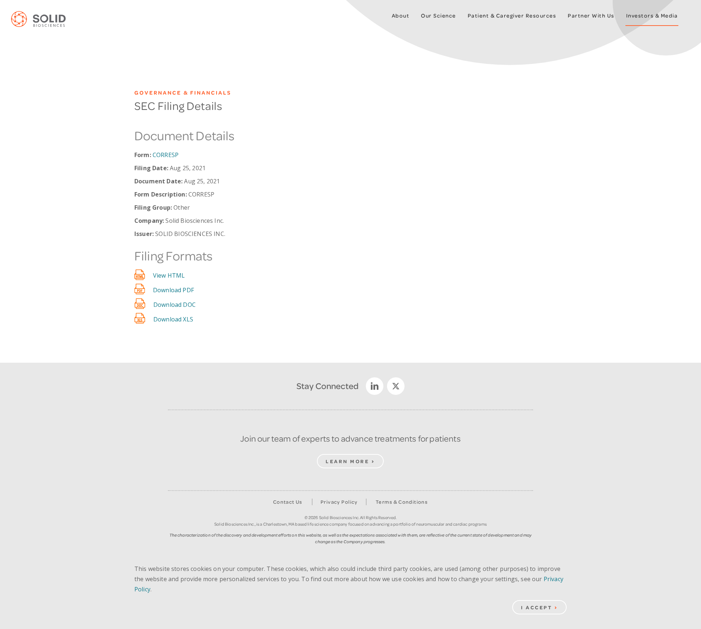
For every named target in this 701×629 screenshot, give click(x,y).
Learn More (347, 461)
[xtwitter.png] (396, 386)
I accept (536, 607)
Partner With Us (591, 15)
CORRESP (166, 155)
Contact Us (288, 502)
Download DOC (174, 305)
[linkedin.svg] (374, 386)
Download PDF (173, 290)
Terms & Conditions (402, 502)
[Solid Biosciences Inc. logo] (43, 19)
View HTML (169, 275)
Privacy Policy (339, 502)
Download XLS (173, 319)
